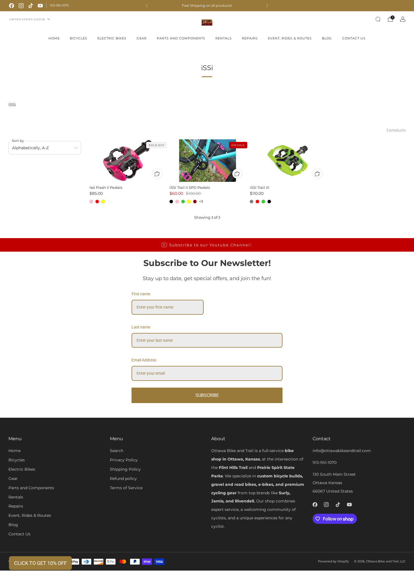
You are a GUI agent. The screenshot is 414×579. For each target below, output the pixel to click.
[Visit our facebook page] (11, 5)
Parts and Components (181, 38)
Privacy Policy (124, 460)
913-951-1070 (59, 5)
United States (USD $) (27, 19)
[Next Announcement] (267, 5)
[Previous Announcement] (146, 5)
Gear (142, 38)
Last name (141, 327)
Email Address (144, 360)
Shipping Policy (125, 469)
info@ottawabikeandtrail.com (342, 450)
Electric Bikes (111, 38)
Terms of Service (126, 488)
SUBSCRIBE (207, 395)
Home (54, 38)
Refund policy (123, 478)
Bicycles (78, 38)
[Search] (378, 19)
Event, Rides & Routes (290, 38)
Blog (327, 38)
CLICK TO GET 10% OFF (40, 563)
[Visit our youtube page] (40, 5)
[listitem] (207, 6)
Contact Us (354, 38)
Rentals (223, 38)
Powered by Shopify (333, 561)
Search (116, 450)
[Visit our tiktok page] (30, 5)
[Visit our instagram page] (21, 5)
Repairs (250, 38)
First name (141, 294)
